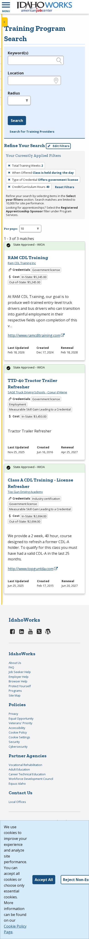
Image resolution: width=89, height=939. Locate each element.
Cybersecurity (18, 746)
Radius (14, 93)
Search (17, 120)
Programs (15, 691)
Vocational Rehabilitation (25, 765)
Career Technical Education (27, 774)
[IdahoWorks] (44, 7)
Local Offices (17, 802)
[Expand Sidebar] (4, 21)
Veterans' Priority (20, 723)
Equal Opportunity (21, 718)
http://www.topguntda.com (30, 568)
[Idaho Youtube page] (30, 631)
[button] (6, 7)
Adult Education (19, 769)
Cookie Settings (19, 737)
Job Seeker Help (20, 672)
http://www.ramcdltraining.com (34, 335)
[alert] (44, 246)
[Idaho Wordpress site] (48, 631)
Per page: (11, 228)
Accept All (44, 879)
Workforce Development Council (31, 779)
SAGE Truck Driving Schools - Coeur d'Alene (37, 392)
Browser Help (18, 681)
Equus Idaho (17, 783)
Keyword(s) (18, 52)
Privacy (13, 714)
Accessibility (17, 728)
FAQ (11, 667)
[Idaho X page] (40, 631)
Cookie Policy (18, 732)
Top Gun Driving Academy (25, 492)
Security (14, 742)
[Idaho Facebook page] (12, 631)
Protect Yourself (20, 686)
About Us (15, 663)
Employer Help (19, 677)
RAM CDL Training (28, 257)
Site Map (15, 695)
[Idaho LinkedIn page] (21, 631)
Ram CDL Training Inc (22, 263)
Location (16, 73)
